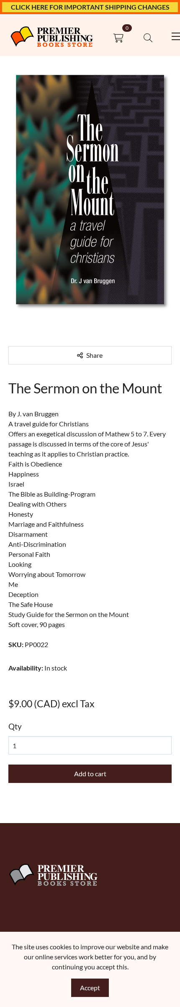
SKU (15, 644)
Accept (90, 988)
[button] (148, 38)
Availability (25, 668)
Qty (15, 726)
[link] (51, 38)
